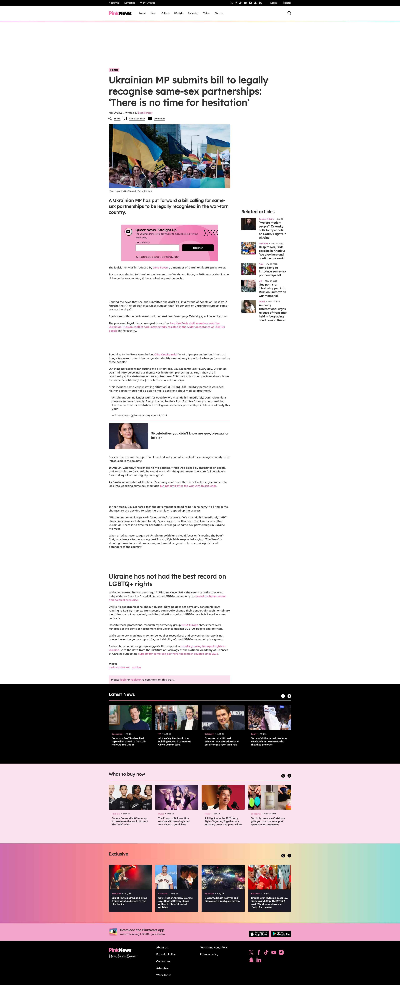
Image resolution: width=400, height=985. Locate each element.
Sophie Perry (145, 112)
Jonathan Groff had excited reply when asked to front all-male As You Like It (129, 741)
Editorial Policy (166, 954)
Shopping (193, 13)
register (136, 679)
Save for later (137, 118)
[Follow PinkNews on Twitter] (251, 953)
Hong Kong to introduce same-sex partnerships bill (272, 271)
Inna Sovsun (161, 267)
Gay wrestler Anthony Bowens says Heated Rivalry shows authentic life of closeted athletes (175, 902)
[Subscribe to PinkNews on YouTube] (273, 953)
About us (162, 947)
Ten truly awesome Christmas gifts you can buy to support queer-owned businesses (268, 821)
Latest (142, 13)
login (123, 679)
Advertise (129, 2)
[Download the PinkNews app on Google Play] (281, 934)
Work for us (163, 975)
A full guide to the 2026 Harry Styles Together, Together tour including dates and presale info (223, 821)
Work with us (147, 2)
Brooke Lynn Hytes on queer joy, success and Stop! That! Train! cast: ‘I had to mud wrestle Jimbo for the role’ (269, 902)
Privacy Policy (172, 257)
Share (117, 118)
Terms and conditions (214, 947)
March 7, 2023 (158, 415)
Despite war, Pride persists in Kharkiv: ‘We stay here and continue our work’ (272, 252)
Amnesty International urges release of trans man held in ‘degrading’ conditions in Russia (273, 312)
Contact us (163, 961)
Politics (114, 69)
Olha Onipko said (165, 354)
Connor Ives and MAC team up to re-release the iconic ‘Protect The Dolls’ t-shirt (130, 821)
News (153, 13)
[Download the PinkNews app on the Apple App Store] (259, 934)
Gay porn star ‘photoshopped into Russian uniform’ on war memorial (272, 290)
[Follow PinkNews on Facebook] (258, 953)
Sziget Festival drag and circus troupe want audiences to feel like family (129, 901)
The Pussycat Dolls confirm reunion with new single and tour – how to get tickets (174, 821)
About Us (114, 2)
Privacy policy (209, 954)
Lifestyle (178, 13)
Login (273, 2)
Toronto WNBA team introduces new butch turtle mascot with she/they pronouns (269, 741)
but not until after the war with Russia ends (188, 485)
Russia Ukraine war (119, 667)
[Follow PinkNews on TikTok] (266, 953)
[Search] (289, 13)
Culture (165, 13)
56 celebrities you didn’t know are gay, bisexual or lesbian (190, 435)
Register (286, 2)
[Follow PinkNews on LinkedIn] (260, 3)
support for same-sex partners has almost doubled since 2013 (178, 653)
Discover (219, 13)
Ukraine (136, 667)
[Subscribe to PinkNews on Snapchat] (251, 960)
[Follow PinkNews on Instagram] (281, 953)
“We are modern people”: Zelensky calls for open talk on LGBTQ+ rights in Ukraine (272, 230)
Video (206, 13)
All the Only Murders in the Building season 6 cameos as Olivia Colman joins (174, 741)
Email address (146, 242)
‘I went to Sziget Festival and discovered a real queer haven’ (222, 899)
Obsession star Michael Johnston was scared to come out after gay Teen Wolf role (222, 741)
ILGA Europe (190, 625)
